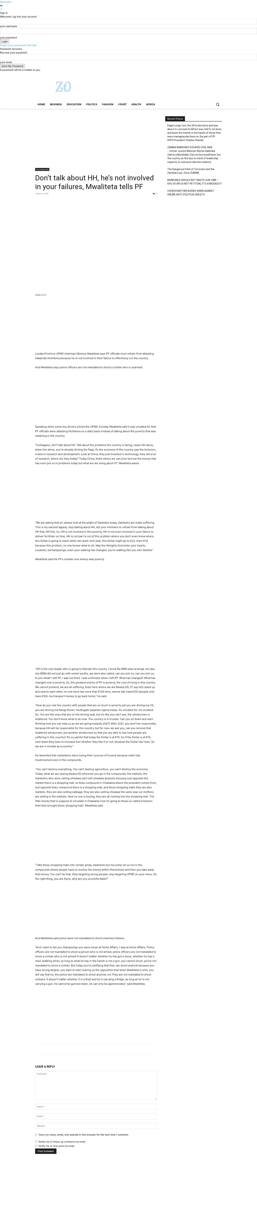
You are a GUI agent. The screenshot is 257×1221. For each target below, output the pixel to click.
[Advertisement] (96, 142)
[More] (71, 201)
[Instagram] (205, 74)
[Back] (1, 9)
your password (8, 37)
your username (8, 26)
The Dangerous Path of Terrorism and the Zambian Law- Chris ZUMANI (191, 171)
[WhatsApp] (62, 201)
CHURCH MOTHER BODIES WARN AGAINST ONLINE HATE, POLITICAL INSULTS (190, 192)
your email (6, 62)
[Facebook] (200, 74)
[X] (210, 74)
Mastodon (5, 1)
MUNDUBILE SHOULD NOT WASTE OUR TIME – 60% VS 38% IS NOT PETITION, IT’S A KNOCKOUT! (194, 182)
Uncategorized (42, 169)
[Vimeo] (215, 74)
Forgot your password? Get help (18, 45)
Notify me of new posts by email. (57, 1145)
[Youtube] (220, 74)
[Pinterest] (54, 201)
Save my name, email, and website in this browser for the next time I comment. (84, 1134)
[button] (217, 104)
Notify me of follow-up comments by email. (62, 1141)
